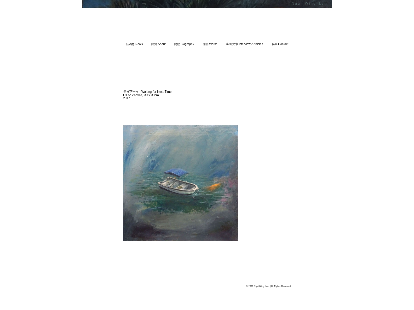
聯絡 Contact (280, 44)
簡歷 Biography (184, 44)
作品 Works (210, 44)
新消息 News (134, 44)
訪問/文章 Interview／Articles (244, 44)
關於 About (158, 44)
